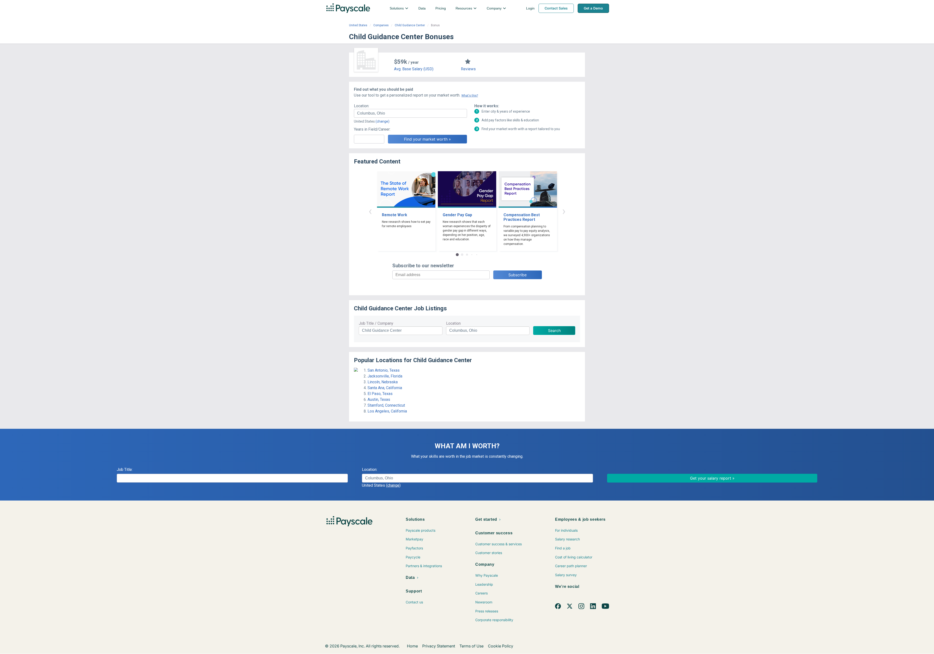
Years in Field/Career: (372, 129)
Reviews (468, 69)
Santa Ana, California (385, 387)
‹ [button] (370, 211)
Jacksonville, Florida (385, 376)
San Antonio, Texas (384, 370)
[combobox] (410, 113)
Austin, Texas (379, 399)
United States (358, 25)
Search (554, 330)
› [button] (564, 211)
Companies (381, 25)
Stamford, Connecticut (386, 405)
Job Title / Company (376, 323)
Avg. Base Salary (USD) (413, 69)
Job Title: (125, 469)
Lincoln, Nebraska (383, 382)
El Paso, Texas (380, 393)
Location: (361, 106)
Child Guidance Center (410, 25)
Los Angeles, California (387, 411)
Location (453, 323)
